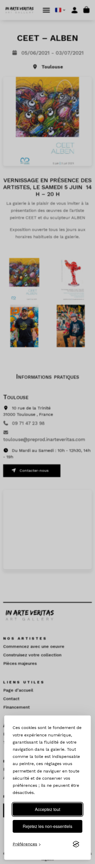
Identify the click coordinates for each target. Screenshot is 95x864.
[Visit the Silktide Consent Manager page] (76, 844)
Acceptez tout (47, 809)
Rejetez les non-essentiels (47, 826)
